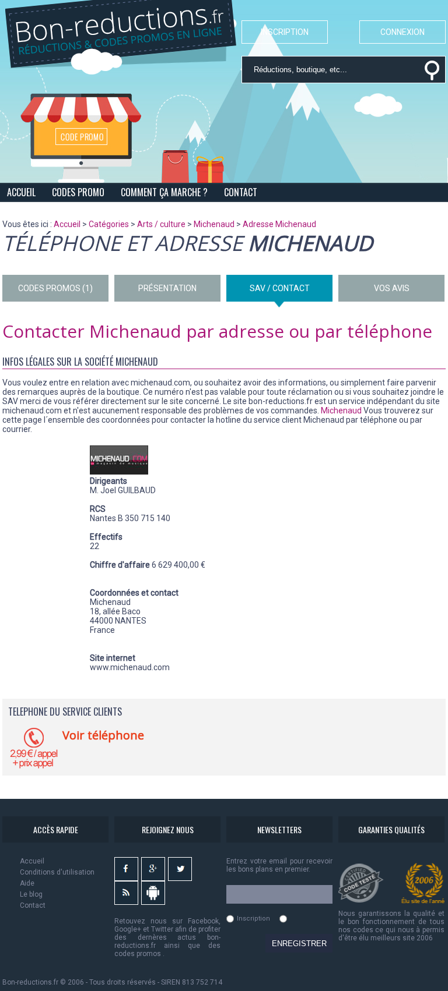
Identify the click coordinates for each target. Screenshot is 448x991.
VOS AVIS (392, 288)
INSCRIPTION (285, 32)
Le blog (31, 894)
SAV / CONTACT (280, 288)
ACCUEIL (21, 192)
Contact (33, 905)
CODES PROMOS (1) (55, 288)
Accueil (32, 861)
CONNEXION (402, 32)
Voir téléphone (103, 735)
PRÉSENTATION (167, 288)
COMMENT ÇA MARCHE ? (164, 192)
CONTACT (240, 192)
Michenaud (341, 410)
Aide (27, 883)
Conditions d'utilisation (57, 872)
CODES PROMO (78, 192)
